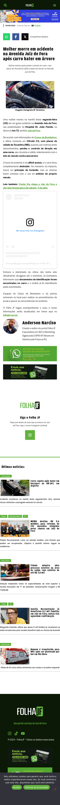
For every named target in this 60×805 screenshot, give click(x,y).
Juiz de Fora (34, 130)
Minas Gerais (6, 560)
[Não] (55, 788)
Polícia (37, 25)
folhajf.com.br (10, 315)
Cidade (4, 516)
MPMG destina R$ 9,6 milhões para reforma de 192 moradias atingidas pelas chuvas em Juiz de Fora (45, 526)
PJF (25, 516)
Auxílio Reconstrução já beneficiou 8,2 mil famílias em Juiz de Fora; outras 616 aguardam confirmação (45, 612)
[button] (54, 5)
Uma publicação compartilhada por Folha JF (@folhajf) (32, 263)
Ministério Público (15, 516)
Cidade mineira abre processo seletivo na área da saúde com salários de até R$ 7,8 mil (45, 569)
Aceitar (16, 787)
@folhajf (43, 425)
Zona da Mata (6, 476)
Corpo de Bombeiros (45, 137)
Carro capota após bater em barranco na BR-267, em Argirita (45, 483)
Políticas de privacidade (36, 787)
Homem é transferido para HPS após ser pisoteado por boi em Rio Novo (45, 652)
